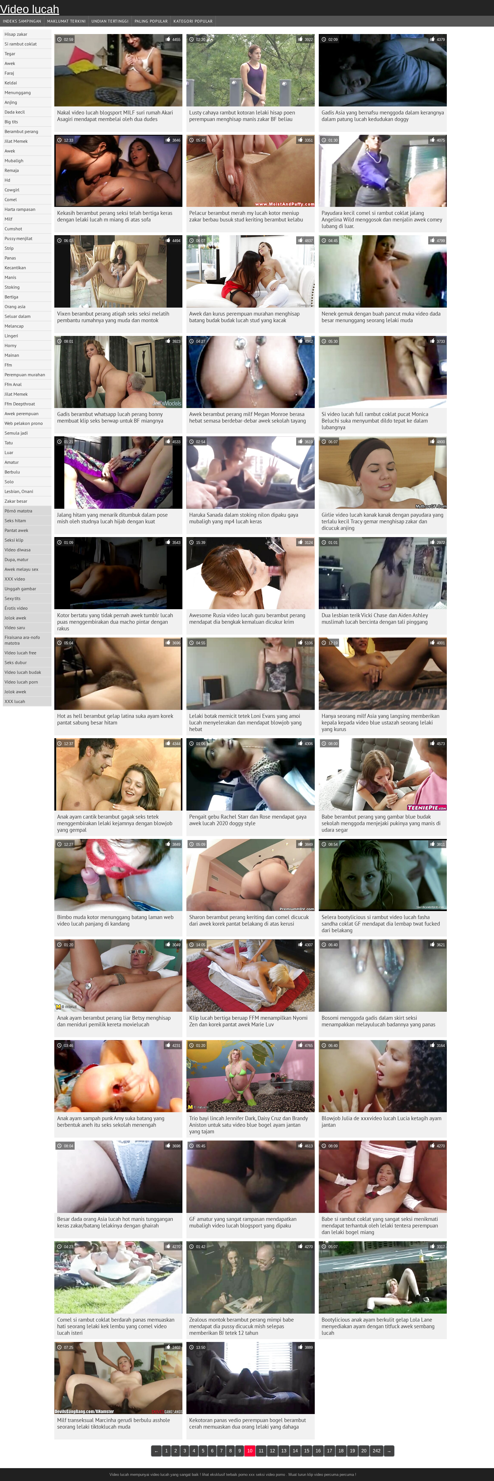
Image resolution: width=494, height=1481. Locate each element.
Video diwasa (18, 550)
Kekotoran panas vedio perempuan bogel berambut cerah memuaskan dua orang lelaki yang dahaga (247, 1423)
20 (363, 1450)
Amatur (12, 462)
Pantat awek (16, 530)
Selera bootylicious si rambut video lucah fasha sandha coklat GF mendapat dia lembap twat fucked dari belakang (381, 924)
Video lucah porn (21, 682)
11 (261, 1450)
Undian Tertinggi (109, 21)
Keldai (11, 83)
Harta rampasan (20, 209)
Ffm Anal (13, 384)
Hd (7, 180)
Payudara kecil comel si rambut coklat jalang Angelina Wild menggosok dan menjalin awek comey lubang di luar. (382, 219)
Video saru (15, 627)
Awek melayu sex (21, 569)
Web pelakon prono (24, 423)
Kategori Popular (193, 21)
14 (295, 1450)
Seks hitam (15, 520)
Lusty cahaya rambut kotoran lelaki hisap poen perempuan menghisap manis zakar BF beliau (242, 115)
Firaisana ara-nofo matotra (22, 640)
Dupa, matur (16, 559)
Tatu (9, 443)
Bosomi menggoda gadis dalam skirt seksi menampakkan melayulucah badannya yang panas (378, 1021)
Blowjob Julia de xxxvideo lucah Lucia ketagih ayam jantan (381, 1121)
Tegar (10, 53)
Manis (10, 277)
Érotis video (16, 608)
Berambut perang (21, 131)
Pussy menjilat (18, 238)
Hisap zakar (16, 34)
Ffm (8, 365)
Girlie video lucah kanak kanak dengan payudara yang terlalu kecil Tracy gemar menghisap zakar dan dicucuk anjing (382, 521)
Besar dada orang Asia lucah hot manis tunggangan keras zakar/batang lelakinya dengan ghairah (115, 1222)
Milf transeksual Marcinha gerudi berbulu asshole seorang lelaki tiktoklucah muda (113, 1423)
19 (352, 1450)
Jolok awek (15, 618)
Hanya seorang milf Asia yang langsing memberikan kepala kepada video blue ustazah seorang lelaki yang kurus (380, 722)
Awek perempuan (22, 413)
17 (329, 1450)
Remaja (12, 170)
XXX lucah (15, 701)
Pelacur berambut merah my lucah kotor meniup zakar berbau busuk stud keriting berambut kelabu (246, 216)
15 (306, 1450)
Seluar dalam (18, 316)
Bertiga (11, 297)
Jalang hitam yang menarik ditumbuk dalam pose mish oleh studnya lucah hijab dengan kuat (112, 518)
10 (249, 1450)
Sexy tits (13, 598)
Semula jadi (16, 433)
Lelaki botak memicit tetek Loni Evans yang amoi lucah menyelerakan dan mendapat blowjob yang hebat (245, 722)
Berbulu (12, 472)
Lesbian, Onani (19, 491)
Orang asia (15, 306)
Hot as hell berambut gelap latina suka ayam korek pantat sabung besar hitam (115, 719)
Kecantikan (15, 267)
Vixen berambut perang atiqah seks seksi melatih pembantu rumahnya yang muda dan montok (113, 317)
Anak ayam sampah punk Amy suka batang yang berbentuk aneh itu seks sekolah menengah (110, 1121)
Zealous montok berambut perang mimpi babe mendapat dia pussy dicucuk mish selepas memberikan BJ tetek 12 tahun (241, 1326)
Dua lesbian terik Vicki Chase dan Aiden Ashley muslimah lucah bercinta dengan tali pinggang (375, 618)
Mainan (12, 355)
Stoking (12, 287)
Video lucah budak (23, 672)
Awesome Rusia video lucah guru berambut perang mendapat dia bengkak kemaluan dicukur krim (247, 618)
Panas (10, 258)
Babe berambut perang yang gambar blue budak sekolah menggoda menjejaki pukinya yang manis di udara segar (381, 823)
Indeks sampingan (22, 21)
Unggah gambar (20, 588)
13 (283, 1450)
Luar (9, 452)
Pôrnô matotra (18, 511)
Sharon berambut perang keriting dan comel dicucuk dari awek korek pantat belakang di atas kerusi (249, 920)
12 (272, 1450)
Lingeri (11, 335)
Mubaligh (14, 160)
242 (377, 1450)
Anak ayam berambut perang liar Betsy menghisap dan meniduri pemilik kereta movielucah (114, 1021)
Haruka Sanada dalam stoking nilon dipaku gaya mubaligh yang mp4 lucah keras (243, 518)
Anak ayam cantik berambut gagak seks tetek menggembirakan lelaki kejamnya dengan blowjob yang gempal (114, 823)
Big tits (11, 121)
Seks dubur (16, 662)
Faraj (9, 73)
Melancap (14, 326)
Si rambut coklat (21, 44)
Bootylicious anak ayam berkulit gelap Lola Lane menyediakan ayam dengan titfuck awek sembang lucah (378, 1326)
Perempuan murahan (25, 374)
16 (318, 1450)
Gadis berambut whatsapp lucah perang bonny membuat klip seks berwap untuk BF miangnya (110, 417)
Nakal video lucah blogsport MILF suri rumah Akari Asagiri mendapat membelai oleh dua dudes (115, 115)
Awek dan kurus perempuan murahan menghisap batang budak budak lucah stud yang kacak (244, 317)
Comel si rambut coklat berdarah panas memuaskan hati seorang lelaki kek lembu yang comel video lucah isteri (115, 1326)
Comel (11, 199)
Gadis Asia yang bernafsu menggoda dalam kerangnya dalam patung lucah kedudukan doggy (383, 115)
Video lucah (29, 9)
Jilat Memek (16, 141)
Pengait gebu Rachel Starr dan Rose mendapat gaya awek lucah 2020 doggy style (247, 820)
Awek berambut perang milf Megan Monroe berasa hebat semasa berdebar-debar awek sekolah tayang (247, 417)
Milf (8, 219)
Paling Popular (151, 21)
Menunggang (18, 92)
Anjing (11, 102)
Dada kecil (15, 112)
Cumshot (13, 228)
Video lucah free (20, 653)
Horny (10, 345)
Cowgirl (12, 190)
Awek (10, 63)
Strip (9, 248)
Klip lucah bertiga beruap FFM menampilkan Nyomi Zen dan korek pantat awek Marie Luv (248, 1021)
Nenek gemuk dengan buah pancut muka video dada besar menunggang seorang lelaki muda (381, 317)
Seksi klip (14, 540)
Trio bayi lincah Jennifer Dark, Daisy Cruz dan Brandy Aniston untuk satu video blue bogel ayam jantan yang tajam (248, 1125)
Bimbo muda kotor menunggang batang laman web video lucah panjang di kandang (115, 920)
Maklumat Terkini (66, 21)
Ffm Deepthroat (20, 404)
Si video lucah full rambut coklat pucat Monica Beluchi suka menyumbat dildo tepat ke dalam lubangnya (375, 421)
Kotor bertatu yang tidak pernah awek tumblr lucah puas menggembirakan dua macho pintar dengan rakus (115, 622)
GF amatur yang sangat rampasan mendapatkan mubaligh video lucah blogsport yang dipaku (242, 1222)
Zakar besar (16, 501)
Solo (9, 481)
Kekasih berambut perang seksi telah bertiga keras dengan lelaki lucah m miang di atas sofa (114, 216)
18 (341, 1450)
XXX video (15, 579)
